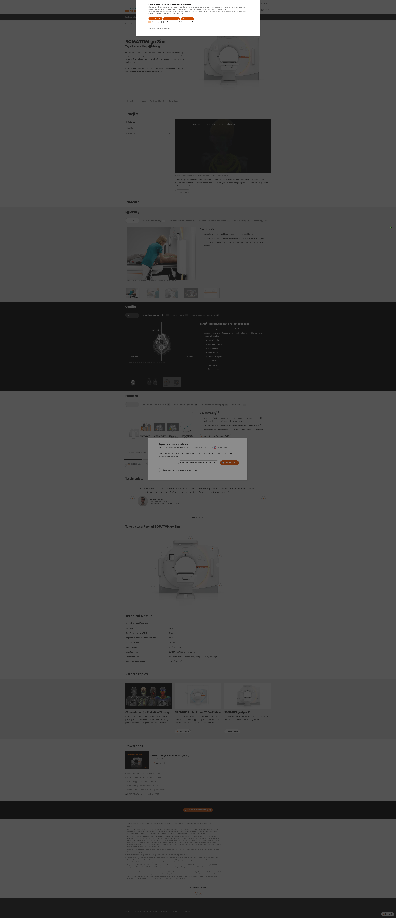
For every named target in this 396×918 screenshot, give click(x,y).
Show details (166, 28)
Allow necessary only (172, 19)
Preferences (169, 22)
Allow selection (187, 19)
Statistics (182, 22)
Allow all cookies (155, 19)
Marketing (194, 22)
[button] (392, 228)
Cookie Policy (221, 9)
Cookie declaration (154, 28)
